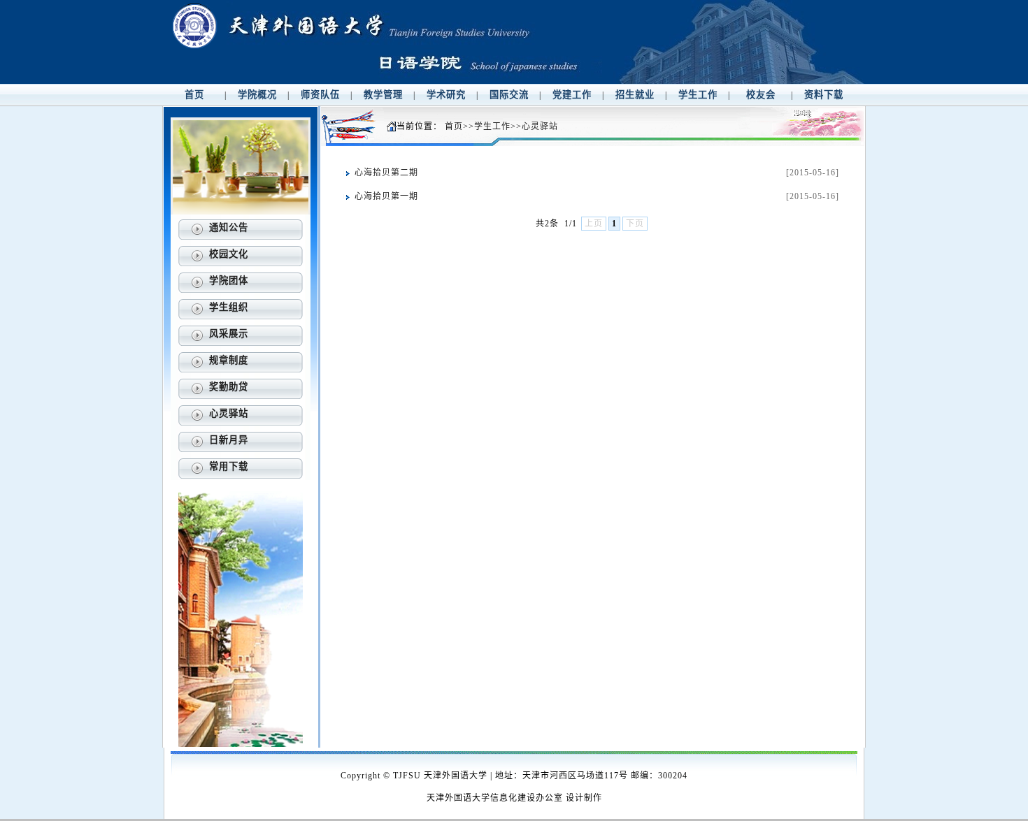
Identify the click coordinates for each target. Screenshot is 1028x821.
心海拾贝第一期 (386, 196)
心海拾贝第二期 (386, 172)
